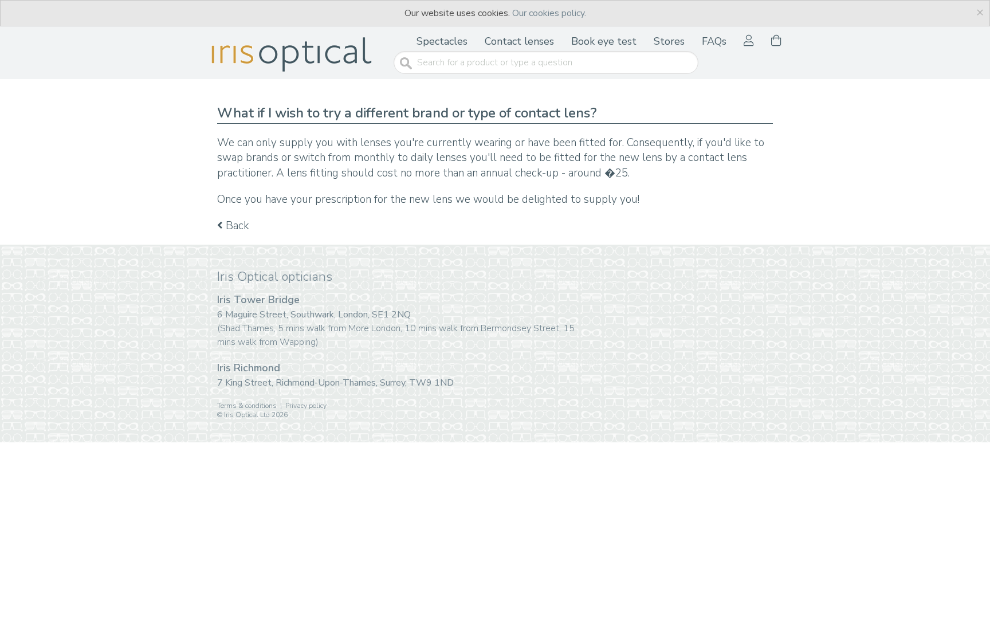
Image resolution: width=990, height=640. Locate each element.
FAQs (714, 41)
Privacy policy (306, 405)
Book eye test (604, 41)
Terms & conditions (247, 405)
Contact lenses (519, 41)
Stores (669, 41)
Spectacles (442, 41)
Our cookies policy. (549, 13)
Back (236, 225)
